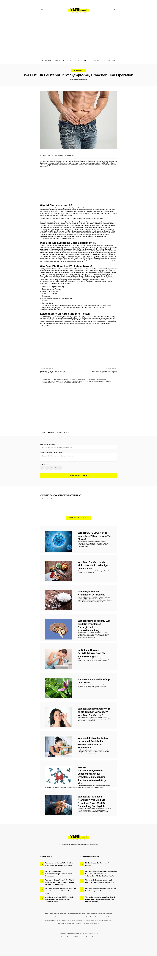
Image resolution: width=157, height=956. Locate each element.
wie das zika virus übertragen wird (94, 917)
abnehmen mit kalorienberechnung (76, 913)
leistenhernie (46, 379)
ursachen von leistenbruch (74, 381)
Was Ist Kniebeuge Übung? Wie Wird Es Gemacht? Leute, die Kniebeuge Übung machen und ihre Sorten (59, 882)
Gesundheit (59, 61)
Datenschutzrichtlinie (72, 936)
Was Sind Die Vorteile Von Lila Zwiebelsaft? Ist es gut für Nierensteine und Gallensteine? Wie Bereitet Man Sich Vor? (101, 874)
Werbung (88, 936)
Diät (78, 61)
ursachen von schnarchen (105, 913)
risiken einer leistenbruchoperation (69, 382)
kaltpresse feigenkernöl (60, 913)
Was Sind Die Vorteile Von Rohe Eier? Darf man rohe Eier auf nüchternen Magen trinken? (60, 891)
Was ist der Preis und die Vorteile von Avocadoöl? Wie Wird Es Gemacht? (52, 372)
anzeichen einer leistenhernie (97, 379)
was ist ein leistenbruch (61, 379)
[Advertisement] (78, 37)
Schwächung (110, 61)
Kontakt (94, 936)
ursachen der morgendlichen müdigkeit (72, 920)
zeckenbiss (108, 917)
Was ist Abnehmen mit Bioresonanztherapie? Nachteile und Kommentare (58, 874)
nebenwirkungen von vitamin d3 (91, 923)
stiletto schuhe (49, 913)
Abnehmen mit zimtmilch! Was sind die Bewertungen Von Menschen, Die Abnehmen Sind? (59, 899)
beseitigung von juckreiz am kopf (52, 920)
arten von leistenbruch (78, 379)
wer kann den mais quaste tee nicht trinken (57, 917)
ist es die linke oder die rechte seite (52, 381)
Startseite (47, 61)
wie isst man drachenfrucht (77, 917)
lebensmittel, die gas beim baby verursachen (69, 923)
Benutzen (82, 936)
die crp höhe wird (108, 920)
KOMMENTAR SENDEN (78, 476)
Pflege (86, 61)
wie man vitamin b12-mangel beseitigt (93, 920)
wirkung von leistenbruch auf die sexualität (99, 381)
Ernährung (97, 61)
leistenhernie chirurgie (48, 382)
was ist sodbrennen (92, 913)
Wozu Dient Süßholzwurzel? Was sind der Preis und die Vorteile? (104, 372)
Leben (70, 61)
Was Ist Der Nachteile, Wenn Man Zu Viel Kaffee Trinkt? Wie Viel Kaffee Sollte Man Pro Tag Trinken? (100, 899)
